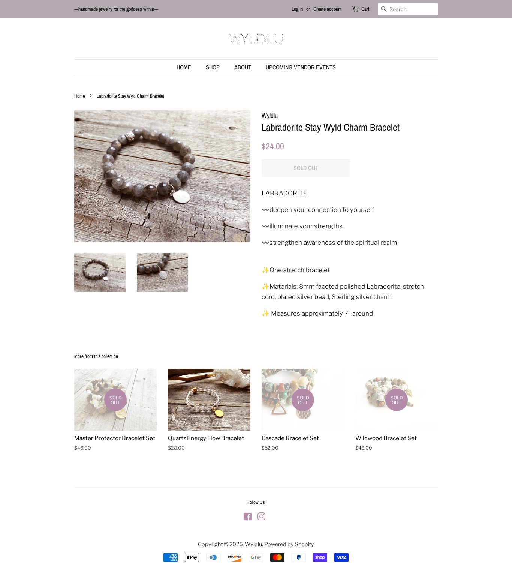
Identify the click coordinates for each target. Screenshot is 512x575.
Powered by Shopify (289, 544)
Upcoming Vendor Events (301, 67)
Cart (365, 9)
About (242, 67)
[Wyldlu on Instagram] (261, 518)
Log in (297, 9)
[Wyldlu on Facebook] (247, 518)
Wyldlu (253, 544)
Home (184, 67)
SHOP (213, 67)
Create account (327, 9)
